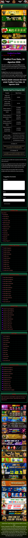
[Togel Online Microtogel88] (14, 407)
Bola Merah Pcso (6, 379)
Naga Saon (24, 526)
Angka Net (7, 526)
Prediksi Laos (6, 256)
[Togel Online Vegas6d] (14, 430)
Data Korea (5, 350)
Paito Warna (5, 218)
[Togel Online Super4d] (14, 24)
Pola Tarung (21, 396)
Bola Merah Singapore (8, 367)
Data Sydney (6, 340)
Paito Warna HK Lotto (6, 534)
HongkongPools (11, 532)
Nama (4, 191)
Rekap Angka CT (6, 240)
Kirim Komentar (7, 203)
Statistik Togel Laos (7, 316)
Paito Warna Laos (7, 285)
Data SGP (24, 528)
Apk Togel (3, 396)
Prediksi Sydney (6, 252)
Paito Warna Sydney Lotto (21, 532)
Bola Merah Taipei (7, 385)
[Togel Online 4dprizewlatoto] (14, 454)
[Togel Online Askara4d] (14, 436)
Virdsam (3, 526)
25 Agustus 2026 (6, 55)
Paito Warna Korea (7, 291)
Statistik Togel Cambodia (8, 314)
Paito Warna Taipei (7, 295)
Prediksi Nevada (6, 268)
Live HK (5, 399)
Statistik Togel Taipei (7, 327)
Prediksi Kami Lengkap (8, 270)
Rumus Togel (9, 396)
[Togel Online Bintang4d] (14, 442)
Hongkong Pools (4, 532)
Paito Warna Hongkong (8, 279)
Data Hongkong (6, 338)
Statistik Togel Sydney (8, 312)
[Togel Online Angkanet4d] (14, 501)
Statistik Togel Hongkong (8, 310)
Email (4, 197)
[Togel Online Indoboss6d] (14, 413)
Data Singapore (6, 336)
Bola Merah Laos (6, 375)
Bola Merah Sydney (7, 371)
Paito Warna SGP (14, 528)
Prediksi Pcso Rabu (14, 53)
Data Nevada (6, 356)
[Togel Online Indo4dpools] (14, 466)
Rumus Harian (6, 224)
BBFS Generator (6, 222)
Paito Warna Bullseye (7, 287)
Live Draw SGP (11, 531)
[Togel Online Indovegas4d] (14, 518)
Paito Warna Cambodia (8, 283)
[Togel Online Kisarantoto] (14, 36)
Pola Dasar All (6, 234)
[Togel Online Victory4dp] (14, 419)
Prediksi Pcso (6, 260)
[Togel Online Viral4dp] (14, 47)
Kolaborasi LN (6, 228)
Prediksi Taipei (6, 266)
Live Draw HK (22, 529)
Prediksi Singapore (7, 248)
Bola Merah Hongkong (8, 369)
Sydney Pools (22, 531)
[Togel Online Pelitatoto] (14, 41)
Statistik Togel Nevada (8, 329)
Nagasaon (19, 526)
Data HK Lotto (14, 534)
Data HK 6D (5, 358)
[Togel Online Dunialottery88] (14, 483)
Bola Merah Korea (7, 381)
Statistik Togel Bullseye (8, 319)
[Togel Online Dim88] (14, 18)
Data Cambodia (6, 342)
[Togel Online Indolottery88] (14, 495)
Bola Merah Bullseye (7, 377)
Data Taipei (5, 354)
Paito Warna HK (13, 526)
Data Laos (5, 344)
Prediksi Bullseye (6, 258)
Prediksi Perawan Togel (11, 398)
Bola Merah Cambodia (8, 373)
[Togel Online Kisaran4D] (14, 30)
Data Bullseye (6, 346)
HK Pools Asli (19, 535)
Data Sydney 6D (6, 360)
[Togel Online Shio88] (14, 512)
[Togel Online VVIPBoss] (14, 12)
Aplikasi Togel (15, 396)
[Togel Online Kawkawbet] (14, 425)
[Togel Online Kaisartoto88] (14, 460)
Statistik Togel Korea (7, 323)
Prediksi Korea (6, 262)
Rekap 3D (5, 236)
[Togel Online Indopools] (14, 506)
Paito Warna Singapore (8, 277)
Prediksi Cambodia (7, 254)
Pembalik (5, 230)
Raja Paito (18, 398)
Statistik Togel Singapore (8, 308)
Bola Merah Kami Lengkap (8, 389)
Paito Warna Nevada (7, 297)
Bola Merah (5, 214)
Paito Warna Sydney (7, 281)
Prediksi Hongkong (7, 250)
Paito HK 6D (3, 212)
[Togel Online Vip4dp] (14, 477)
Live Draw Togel (6, 220)
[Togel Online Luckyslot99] (14, 471)
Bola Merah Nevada (7, 387)
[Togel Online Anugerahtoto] (14, 489)
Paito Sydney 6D (6, 301)
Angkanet (17, 531)
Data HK (20, 528)
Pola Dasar (5, 232)
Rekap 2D (5, 238)
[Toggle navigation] (25, 6)
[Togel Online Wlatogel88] (14, 448)
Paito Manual (6, 216)
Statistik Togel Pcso (7, 321)
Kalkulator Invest (6, 226)
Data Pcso (5, 348)
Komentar (13, 55)
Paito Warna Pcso (7, 289)
